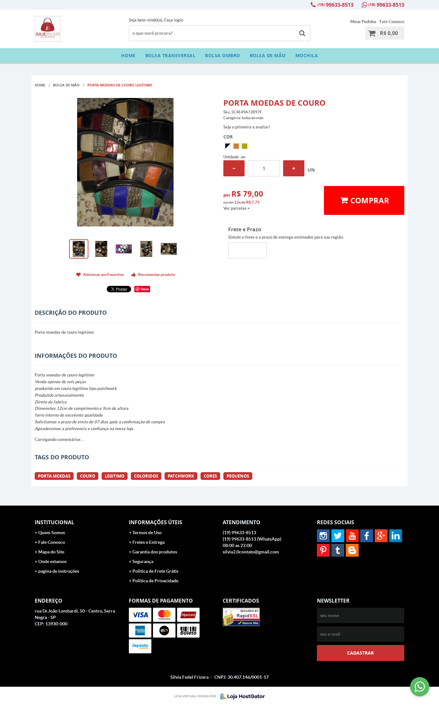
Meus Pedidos (363, 21)
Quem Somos (51, 532)
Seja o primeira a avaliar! (246, 127)
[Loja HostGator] (240, 696)
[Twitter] (337, 535)
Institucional (54, 522)
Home (128, 55)
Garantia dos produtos (154, 551)
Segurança (142, 561)
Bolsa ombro (222, 55)
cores (210, 476)
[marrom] (236, 146)
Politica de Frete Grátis (155, 571)
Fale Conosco (392, 21)
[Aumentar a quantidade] (293, 168)
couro (87, 476)
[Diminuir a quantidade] (234, 168)
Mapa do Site (51, 551)
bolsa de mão (268, 55)
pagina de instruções (58, 571)
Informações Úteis (155, 522)
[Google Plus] (381, 535)
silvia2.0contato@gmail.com (251, 551)
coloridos (146, 476)
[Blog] (352, 550)
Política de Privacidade (155, 580)
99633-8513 (336, 4)
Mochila (306, 55)
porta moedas (54, 476)
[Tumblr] (337, 550)
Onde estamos (52, 561)
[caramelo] (244, 146)
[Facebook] (366, 535)
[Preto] (228, 146)
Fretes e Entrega (148, 542)
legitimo (114, 476)
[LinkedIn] (395, 535)
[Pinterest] (323, 550)
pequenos (238, 476)
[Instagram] (323, 535)
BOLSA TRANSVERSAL (170, 55)
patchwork (181, 476)
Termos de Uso (147, 532)
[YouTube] (352, 535)
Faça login (173, 20)
